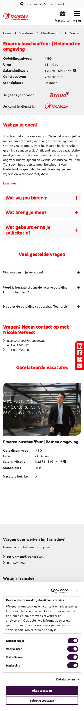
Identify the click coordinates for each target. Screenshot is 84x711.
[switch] (73, 648)
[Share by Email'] (79, 365)
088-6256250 (16, 562)
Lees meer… (12, 183)
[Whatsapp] (79, 359)
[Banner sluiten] (76, 591)
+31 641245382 (18, 345)
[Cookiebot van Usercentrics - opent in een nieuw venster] (52, 591)
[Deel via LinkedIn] (79, 346)
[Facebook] (79, 353)
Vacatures (26, 33)
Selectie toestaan (42, 700)
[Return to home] (15, 16)
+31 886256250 (18, 350)
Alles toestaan (42, 690)
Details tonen (65, 679)
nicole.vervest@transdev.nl (26, 340)
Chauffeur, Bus (51, 33)
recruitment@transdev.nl (25, 556)
